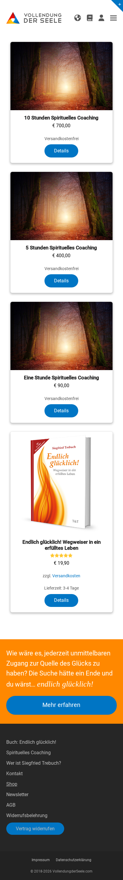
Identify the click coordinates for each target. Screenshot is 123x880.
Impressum (41, 860)
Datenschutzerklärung (73, 860)
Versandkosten (66, 575)
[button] (113, 18)
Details (61, 151)
